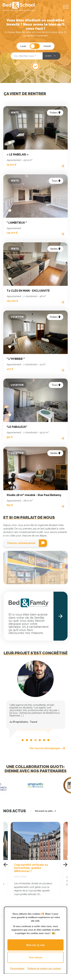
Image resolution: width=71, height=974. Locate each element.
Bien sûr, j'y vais (35, 945)
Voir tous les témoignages (45, 748)
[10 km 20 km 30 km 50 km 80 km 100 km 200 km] (51, 56)
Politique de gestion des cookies (44, 968)
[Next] (65, 864)
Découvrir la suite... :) (45, 811)
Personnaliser (17, 968)
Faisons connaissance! (21, 543)
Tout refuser (35, 957)
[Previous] (5, 864)
